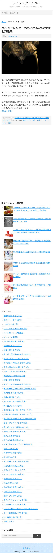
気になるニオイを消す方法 (14, 401)
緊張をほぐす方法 (11, 449)
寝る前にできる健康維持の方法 (16, 427)
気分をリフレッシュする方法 (15, 500)
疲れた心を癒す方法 (12, 436)
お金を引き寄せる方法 (13, 492)
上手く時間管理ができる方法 (15, 513)
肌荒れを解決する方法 (13, 346)
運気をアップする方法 (13, 496)
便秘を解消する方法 (12, 397)
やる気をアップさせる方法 (14, 504)
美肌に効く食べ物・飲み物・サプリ (18, 410)
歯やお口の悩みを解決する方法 (16, 359)
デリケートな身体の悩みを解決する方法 (30, 118)
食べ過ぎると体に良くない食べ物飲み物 (20, 419)
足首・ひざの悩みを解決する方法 (17, 384)
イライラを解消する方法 (13, 474)
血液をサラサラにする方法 (14, 470)
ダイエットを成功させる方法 (15, 329)
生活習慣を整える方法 (13, 479)
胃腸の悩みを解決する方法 (14, 376)
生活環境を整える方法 (13, 316)
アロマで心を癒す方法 (13, 453)
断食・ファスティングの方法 (15, 423)
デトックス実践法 (11, 337)
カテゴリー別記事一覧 (10, 13)
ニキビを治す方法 (11, 324)
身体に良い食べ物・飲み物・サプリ (18, 414)
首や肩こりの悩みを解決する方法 (17, 363)
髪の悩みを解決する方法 (13, 341)
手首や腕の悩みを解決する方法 (16, 367)
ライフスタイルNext (26, 3)
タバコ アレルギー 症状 (31, 120)
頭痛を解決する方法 (12, 350)
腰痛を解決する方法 (12, 380)
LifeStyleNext (12, 36)
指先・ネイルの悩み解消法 (14, 372)
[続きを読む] (7, 111)
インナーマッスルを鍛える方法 (16, 462)
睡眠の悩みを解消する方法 (14, 432)
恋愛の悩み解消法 (11, 483)
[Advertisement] (26, 167)
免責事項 (26, 548)
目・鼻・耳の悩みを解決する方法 (17, 354)
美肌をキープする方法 (13, 320)
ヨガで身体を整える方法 (13, 466)
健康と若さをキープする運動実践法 (18, 444)
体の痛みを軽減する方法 (13, 393)
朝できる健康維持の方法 (13, 440)
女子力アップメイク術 (13, 406)
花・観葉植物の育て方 (13, 517)
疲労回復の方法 (10, 457)
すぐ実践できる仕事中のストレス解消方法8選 (31, 252)
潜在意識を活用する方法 (13, 487)
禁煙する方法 (9, 522)
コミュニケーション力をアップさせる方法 (21, 509)
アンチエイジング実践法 (13, 333)
